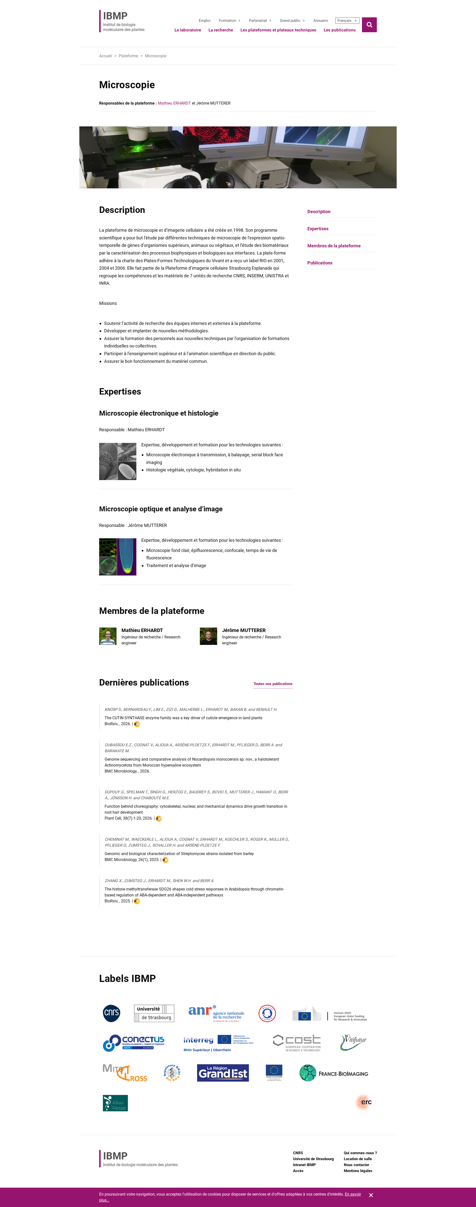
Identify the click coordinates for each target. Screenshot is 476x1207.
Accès (298, 1171)
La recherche (220, 30)
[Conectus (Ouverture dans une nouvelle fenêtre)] (133, 1043)
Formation (227, 20)
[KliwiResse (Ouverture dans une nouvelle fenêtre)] (115, 1102)
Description (318, 211)
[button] (347, 20)
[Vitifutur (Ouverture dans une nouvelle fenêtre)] (354, 1043)
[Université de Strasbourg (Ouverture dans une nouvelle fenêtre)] (154, 1013)
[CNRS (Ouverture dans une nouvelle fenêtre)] (111, 1013)
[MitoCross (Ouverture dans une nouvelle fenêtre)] (125, 1072)
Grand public (290, 20)
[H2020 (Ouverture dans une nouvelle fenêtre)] (329, 1013)
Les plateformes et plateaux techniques (278, 30)
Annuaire (320, 20)
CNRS (298, 1153)
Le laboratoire (188, 30)
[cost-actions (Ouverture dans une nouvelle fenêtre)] (297, 1043)
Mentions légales (358, 1171)
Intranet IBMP (304, 1165)
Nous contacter (356, 1165)
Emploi (204, 20)
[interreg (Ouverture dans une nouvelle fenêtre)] (218, 1043)
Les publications (340, 30)
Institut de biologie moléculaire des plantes (124, 21)
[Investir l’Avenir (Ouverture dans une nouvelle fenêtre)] (267, 1013)
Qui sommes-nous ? (360, 1153)
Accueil (105, 56)
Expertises (317, 228)
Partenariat (258, 20)
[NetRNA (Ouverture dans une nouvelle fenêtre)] (172, 1072)
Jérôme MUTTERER (244, 630)
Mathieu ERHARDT (174, 103)
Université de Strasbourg (313, 1159)
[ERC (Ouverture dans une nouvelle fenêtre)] (363, 1102)
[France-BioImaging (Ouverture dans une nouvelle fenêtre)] (333, 1072)
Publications (319, 262)
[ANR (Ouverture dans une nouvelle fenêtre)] (216, 1013)
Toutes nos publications (273, 684)
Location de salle (358, 1159)
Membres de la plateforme (334, 245)
